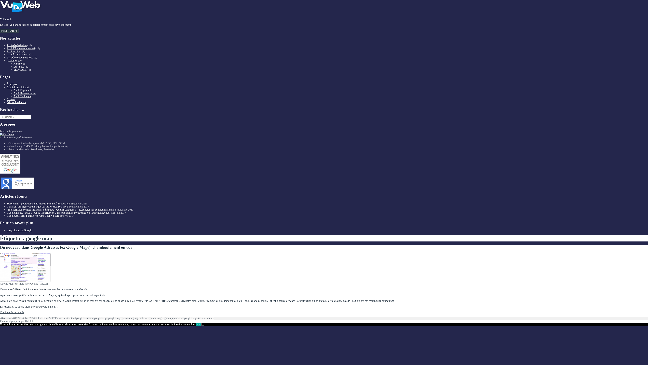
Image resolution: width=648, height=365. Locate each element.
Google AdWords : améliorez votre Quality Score (33, 215)
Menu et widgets (9, 31)
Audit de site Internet (18, 87)
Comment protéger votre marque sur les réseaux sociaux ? (37, 206)
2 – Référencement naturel (21, 48)
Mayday (53, 295)
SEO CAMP (20, 69)
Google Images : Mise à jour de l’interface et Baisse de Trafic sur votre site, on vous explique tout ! (59, 212)
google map (100, 318)
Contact (11, 99)
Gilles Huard (41, 318)
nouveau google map (162, 318)
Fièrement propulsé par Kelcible (17, 321)
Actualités (12, 60)
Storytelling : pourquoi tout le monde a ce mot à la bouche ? (38, 203)
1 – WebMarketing (17, 45)
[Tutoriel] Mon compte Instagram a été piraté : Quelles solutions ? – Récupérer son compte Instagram (60, 209)
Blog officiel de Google (19, 230)
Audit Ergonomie (23, 90)
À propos (12, 84)
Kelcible (18, 63)
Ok (198, 324)
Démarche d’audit (16, 102)
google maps (114, 318)
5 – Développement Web (20, 57)
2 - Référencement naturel (62, 318)
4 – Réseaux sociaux (18, 54)
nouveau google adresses (136, 318)
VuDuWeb (5, 19)
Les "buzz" (19, 66)
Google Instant (71, 300)
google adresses (84, 318)
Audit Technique (22, 96)
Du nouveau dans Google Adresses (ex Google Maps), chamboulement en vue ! (67, 247)
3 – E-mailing (14, 51)
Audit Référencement (25, 93)
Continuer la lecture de (12, 312)
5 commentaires (205, 318)
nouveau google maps (185, 318)
